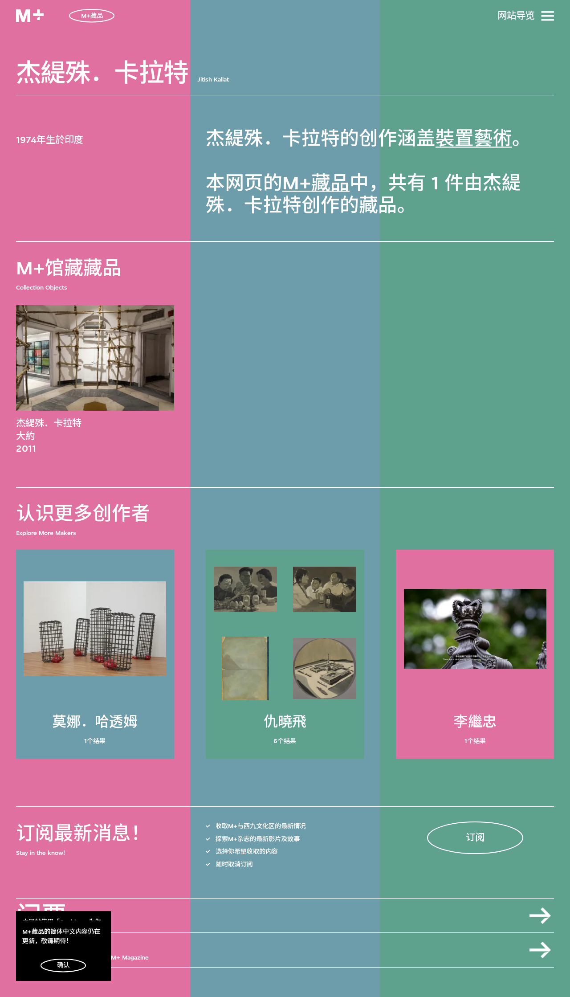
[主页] (30, 15)
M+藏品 (316, 183)
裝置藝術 (474, 139)
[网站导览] (548, 16)
